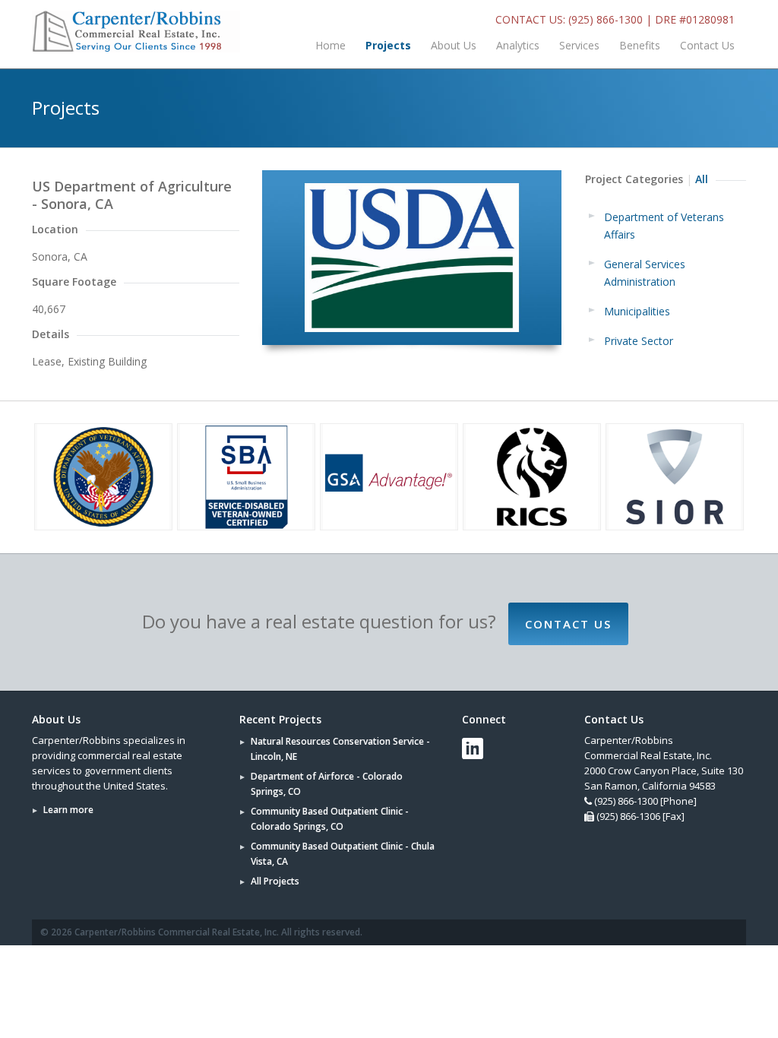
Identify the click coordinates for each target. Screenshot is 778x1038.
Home (330, 45)
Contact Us (707, 45)
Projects (388, 45)
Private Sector (638, 341)
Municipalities (637, 311)
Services (579, 45)
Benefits (639, 45)
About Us (453, 45)
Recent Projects (280, 719)
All (701, 179)
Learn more (68, 809)
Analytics (517, 45)
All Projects (275, 881)
